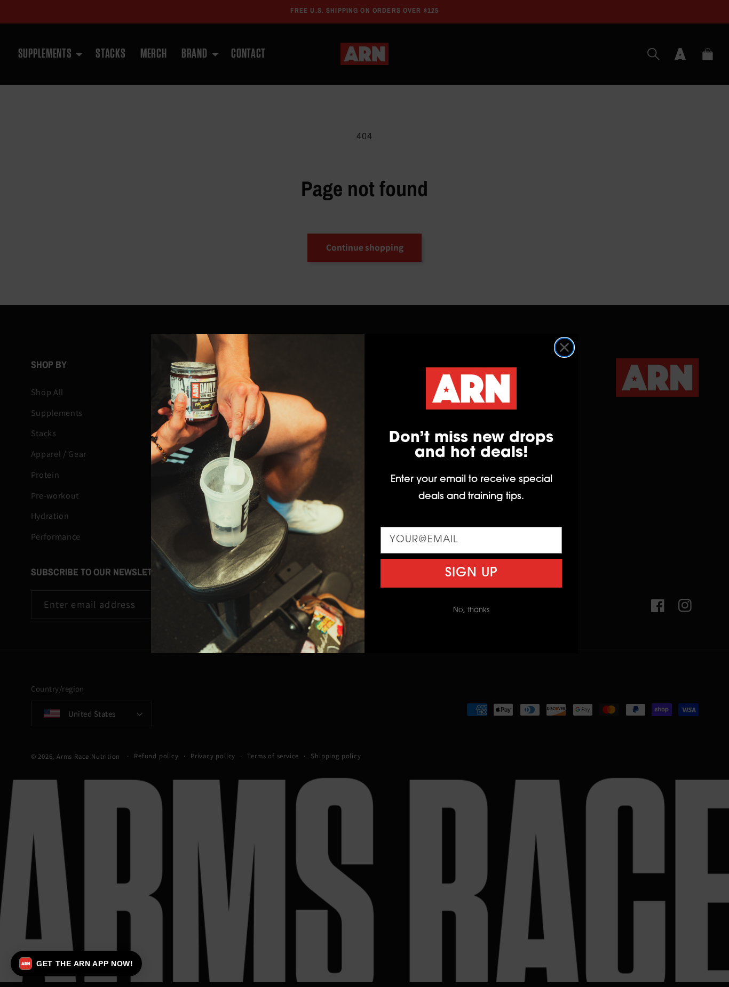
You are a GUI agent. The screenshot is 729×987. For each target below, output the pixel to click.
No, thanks (471, 610)
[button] (76, 963)
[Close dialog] (564, 347)
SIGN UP (471, 573)
